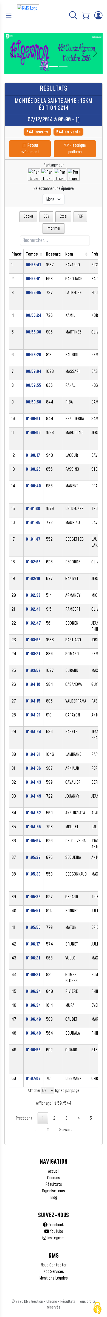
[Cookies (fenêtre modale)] (97, 1308)
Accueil (53, 1171)
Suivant (65, 1130)
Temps (32, 254)
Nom (69, 254)
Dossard (53, 254)
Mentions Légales (53, 1278)
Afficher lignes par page (53, 1091)
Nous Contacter (53, 1265)
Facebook (55, 1225)
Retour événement (30, 148)
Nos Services (53, 1272)
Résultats (53, 1184)
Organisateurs (53, 1191)
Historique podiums (77, 148)
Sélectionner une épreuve (53, 189)
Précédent (24, 1118)
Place (16, 254)
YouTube (56, 1231)
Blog (53, 1198)
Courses (53, 1178)
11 (48, 1130)
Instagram (55, 1238)
